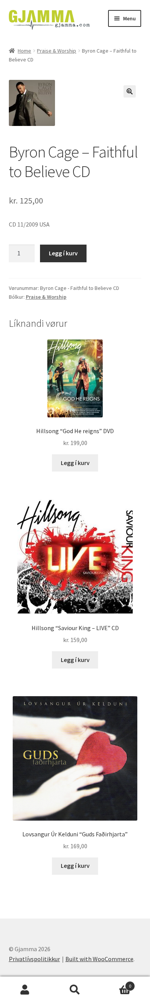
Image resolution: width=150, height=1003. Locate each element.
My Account (25, 990)
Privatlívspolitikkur (34, 959)
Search (75, 990)
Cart (115, 983)
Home (24, 50)
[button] (129, 91)
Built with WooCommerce (99, 959)
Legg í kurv (63, 253)
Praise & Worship (56, 50)
